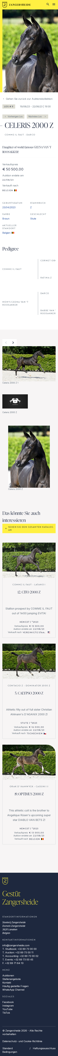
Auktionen (8, 975)
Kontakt (6, 982)
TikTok (6, 1012)
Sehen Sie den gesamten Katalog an (30, 528)
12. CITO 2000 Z (29, 592)
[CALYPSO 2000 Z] (29, 661)
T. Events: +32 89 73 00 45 (17, 959)
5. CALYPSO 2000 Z (29, 693)
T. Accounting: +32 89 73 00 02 (20, 956)
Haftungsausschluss (44, 1048)
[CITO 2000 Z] (29, 560)
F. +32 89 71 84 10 (12, 963)
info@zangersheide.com (15, 945)
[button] (6, 342)
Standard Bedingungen (9, 1050)
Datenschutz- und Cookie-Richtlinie (22, 1041)
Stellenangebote (11, 979)
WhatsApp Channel (13, 989)
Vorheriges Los (15, 116)
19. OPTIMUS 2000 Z (29, 793)
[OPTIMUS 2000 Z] (29, 762)
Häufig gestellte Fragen (15, 986)
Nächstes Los (35, 116)
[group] (29, 365)
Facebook (8, 1002)
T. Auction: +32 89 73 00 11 (17, 952)
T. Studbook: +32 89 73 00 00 (19, 948)
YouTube (7, 1009)
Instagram (8, 1005)
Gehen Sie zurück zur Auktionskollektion (29, 98)
